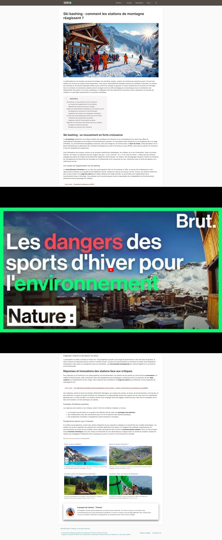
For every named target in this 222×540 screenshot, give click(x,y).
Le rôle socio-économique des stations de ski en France (84, 116)
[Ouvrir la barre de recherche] (156, 3)
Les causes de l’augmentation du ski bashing (82, 104)
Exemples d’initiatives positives (78, 125)
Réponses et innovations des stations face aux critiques (84, 122)
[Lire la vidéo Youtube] (111, 270)
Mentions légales (145, 533)
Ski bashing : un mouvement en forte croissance (82, 102)
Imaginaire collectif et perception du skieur (81, 120)
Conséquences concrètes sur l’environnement (82, 111)
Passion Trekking (71, 528)
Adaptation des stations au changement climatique (84, 113)
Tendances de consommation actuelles (80, 118)
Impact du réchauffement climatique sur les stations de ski (85, 109)
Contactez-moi (156, 533)
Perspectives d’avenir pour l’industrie (80, 127)
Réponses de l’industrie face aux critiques (81, 106)
